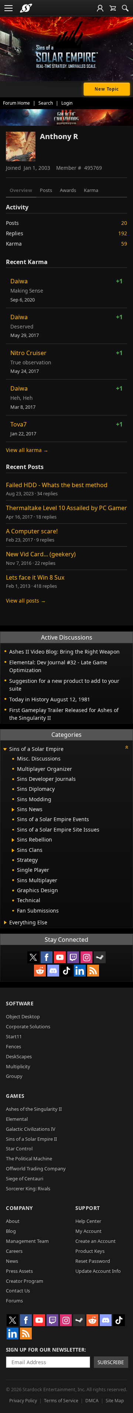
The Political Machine (29, 1158)
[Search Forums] (125, 8)
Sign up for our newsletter (45, 1349)
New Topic (107, 89)
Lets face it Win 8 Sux (35, 577)
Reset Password (92, 1261)
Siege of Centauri (24, 1178)
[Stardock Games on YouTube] (59, 957)
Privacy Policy (23, 1400)
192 (122, 233)
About (13, 1221)
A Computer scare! (32, 531)
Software (20, 1003)
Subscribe (111, 1362)
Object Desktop (23, 1016)
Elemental (17, 1119)
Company (19, 1207)
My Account (88, 1231)
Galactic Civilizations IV (30, 1129)
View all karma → (27, 449)
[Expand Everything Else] (5, 922)
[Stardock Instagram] (86, 957)
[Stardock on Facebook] (46, 957)
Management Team (27, 1241)
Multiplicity (18, 1066)
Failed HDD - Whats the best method (57, 485)
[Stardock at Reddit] (40, 970)
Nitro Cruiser (28, 353)
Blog (11, 1231)
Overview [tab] (21, 190)
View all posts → (26, 600)
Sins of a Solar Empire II (31, 1139)
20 (124, 222)
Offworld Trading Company (36, 1168)
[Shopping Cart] (112, 8)
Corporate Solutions (28, 1026)
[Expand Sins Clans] (13, 850)
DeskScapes (19, 1056)
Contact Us (18, 1290)
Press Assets (19, 1271)
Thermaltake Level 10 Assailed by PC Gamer (66, 508)
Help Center (88, 1221)
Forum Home (16, 103)
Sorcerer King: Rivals (28, 1188)
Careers (14, 1251)
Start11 (14, 1036)
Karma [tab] (91, 190)
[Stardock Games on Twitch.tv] (73, 957)
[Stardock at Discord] (53, 970)
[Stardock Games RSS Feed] (93, 970)
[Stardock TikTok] (66, 970)
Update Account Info (98, 1271)
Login (66, 103)
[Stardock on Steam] (99, 957)
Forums (14, 1300)
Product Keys (90, 1251)
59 (124, 243)
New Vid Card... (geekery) (41, 554)
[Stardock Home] (26, 8)
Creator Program (24, 1281)
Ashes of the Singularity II (34, 1109)
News (12, 1261)
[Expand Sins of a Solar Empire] (5, 749)
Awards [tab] (68, 190)
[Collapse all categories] (126, 747)
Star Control (19, 1148)
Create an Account (95, 1241)
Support (87, 1207)
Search (45, 103)
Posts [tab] (46, 190)
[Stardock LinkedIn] (79, 970)
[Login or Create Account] (100, 8)
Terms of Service (61, 1400)
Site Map (115, 1400)
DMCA (92, 1400)
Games (15, 1095)
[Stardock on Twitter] (33, 957)
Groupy (14, 1076)
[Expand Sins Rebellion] (13, 840)
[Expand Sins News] (13, 810)
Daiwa (19, 281)
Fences (13, 1046)
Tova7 (18, 424)
